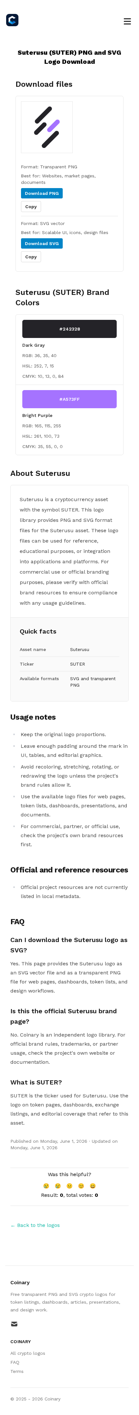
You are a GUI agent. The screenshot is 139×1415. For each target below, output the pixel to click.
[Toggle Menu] (127, 20)
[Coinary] (14, 20)
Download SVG (42, 243)
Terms (17, 1371)
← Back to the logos (35, 1225)
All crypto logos (27, 1353)
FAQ (14, 1362)
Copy (31, 206)
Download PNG (42, 193)
